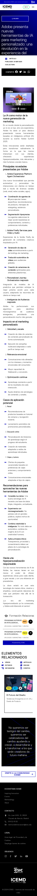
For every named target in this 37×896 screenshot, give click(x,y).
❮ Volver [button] (15, 18)
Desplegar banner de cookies (15, 843)
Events (7, 796)
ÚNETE (26, 7)
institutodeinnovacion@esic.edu (20, 825)
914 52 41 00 (13, 822)
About (7, 803)
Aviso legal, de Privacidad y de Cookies (16, 839)
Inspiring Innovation (12, 793)
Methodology (9, 800)
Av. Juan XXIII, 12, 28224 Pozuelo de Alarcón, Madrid (18, 817)
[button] (18, 774)
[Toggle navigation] (33, 7)
